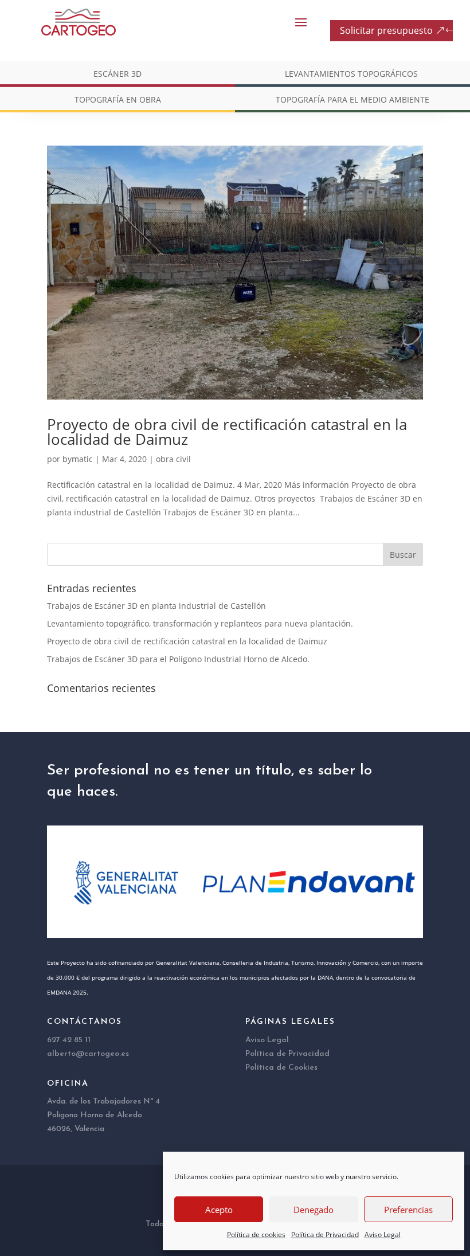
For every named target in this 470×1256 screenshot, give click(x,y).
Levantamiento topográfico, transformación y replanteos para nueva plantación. (200, 623)
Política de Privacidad (325, 1234)
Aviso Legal (383, 1234)
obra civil (173, 458)
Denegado (313, 1209)
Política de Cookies (281, 1067)
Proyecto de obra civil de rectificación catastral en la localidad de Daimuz (227, 431)
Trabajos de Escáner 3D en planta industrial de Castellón (156, 605)
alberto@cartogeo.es (88, 1054)
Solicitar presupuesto (386, 30)
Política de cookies (256, 1234)
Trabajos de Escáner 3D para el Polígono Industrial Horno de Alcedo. (178, 659)
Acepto (219, 1209)
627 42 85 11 (69, 1040)
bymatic (77, 458)
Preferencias (408, 1209)
